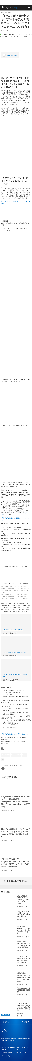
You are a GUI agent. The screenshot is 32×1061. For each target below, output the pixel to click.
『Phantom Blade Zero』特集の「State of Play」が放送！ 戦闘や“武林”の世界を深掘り (23, 1007)
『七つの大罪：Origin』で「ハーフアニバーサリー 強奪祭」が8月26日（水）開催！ (23, 930)
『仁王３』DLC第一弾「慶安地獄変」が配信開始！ (23, 990)
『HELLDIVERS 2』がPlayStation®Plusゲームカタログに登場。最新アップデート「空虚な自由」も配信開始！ (15, 863)
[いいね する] (11, 810)
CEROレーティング (22, 1053)
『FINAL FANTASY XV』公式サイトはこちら (15, 734)
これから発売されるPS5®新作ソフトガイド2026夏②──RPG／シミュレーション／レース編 (23, 899)
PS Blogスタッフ (12, 55)
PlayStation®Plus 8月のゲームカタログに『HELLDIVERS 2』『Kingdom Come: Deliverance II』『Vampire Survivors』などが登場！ (16, 801)
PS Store (24, 755)
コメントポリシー (7, 1056)
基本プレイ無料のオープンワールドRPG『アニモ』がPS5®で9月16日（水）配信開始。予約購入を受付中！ (15, 833)
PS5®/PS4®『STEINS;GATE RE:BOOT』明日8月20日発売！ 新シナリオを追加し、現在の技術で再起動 (23, 976)
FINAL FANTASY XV (16, 755)
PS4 (3, 759)
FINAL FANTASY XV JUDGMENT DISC (14, 652)
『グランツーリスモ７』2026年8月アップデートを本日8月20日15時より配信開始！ (23, 944)
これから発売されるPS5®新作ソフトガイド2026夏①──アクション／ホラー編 (23, 913)
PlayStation (11, 8)
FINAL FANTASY (6, 755)
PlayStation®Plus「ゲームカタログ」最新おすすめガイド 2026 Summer (23, 959)
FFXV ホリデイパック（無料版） (13, 630)
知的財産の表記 (7, 1053)
